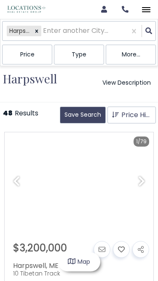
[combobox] (44, 31)
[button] (36, 31)
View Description (126, 82)
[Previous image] (16, 181)
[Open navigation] (146, 9)
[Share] (140, 249)
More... (131, 54)
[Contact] (102, 249)
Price (27, 54)
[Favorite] (121, 249)
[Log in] (103, 9)
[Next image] (141, 181)
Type (79, 54)
